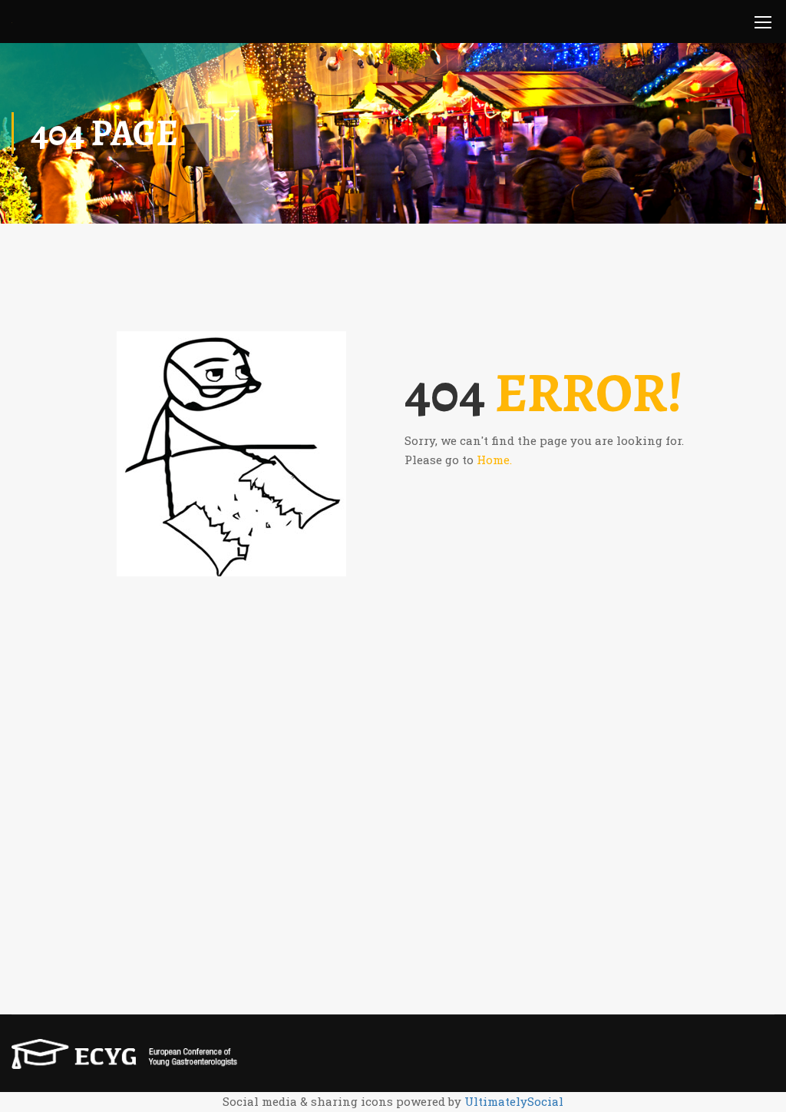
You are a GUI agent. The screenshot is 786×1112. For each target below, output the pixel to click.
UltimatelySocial (513, 1101)
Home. (494, 459)
